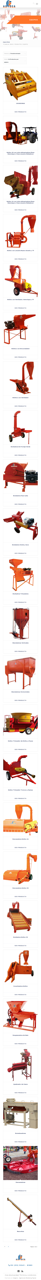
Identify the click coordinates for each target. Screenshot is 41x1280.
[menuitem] (33, 4)
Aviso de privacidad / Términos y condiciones (20, 1275)
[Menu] (37, 4)
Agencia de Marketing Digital (27, 1278)
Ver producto (20, 112)
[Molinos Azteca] (17, 4)
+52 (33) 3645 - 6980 (21, 1265)
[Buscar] (33, 4)
